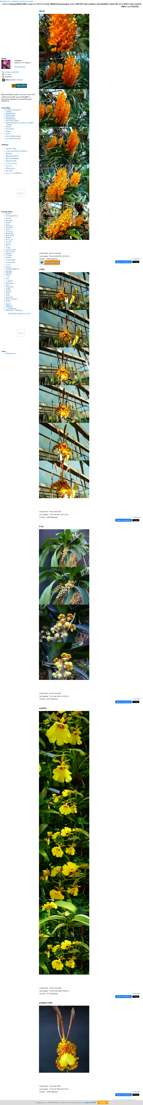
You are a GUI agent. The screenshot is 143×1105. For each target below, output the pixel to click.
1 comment (136, 699)
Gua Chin (9, 226)
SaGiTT (8, 275)
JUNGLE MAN (11, 250)
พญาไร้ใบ (9, 171)
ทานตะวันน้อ (11, 260)
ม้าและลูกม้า (10, 129)
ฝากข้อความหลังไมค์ (12, 72)
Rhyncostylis (10, 117)
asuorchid (9, 297)
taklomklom (10, 283)
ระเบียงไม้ (9, 281)
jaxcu (7, 285)
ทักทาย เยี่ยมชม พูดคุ (13, 136)
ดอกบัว (8, 134)
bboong (8, 291)
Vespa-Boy (9, 287)
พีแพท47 (9, 237)
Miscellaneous (11, 119)
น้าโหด (8, 248)
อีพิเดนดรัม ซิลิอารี (12, 156)
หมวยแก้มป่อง (10, 262)
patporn (8, 267)
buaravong (9, 233)
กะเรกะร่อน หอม (11, 163)
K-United (9, 255)
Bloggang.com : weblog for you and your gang (16, 1)
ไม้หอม (8, 131)
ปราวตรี (8, 242)
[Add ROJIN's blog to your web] (19, 313)
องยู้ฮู (8, 289)
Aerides (8, 127)
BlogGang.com (11, 353)
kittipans (9, 305)
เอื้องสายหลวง (10, 168)
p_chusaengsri (11, 308)
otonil (7, 293)
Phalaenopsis (10, 115)
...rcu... (8, 276)
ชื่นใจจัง (8, 257)
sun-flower (9, 232)
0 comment (136, 259)
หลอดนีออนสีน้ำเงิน (12, 269)
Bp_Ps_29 (9, 239)
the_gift (8, 222)
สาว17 (8, 265)
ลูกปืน (8, 295)
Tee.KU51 (9, 220)
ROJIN (8, 214)
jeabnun (8, 253)
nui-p (7, 224)
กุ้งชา (8, 230)
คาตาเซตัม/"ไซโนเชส (13, 138)
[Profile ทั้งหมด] (20, 67)
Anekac (8, 244)
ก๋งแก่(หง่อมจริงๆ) (12, 216)
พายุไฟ (8, 301)
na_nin (8, 303)
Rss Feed (8, 74)
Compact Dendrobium (13, 110)
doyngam (9, 271)
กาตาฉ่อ (8, 166)
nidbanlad (9, 307)
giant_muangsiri (11, 299)
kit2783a (9, 273)
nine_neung (10, 252)
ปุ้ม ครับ (8, 218)
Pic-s (7, 246)
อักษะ (7, 278)
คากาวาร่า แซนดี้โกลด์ (13, 173)
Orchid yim (9, 227)
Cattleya (9, 112)
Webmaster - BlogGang (14, 310)
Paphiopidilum (11, 113)
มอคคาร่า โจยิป (11, 149)
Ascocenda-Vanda (12, 120)
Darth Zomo (10, 235)
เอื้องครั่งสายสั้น (11, 161)
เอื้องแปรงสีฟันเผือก (12, 158)
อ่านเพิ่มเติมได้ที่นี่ (89, 1102)
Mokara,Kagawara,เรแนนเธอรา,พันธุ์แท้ (20, 123)
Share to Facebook (123, 262)
